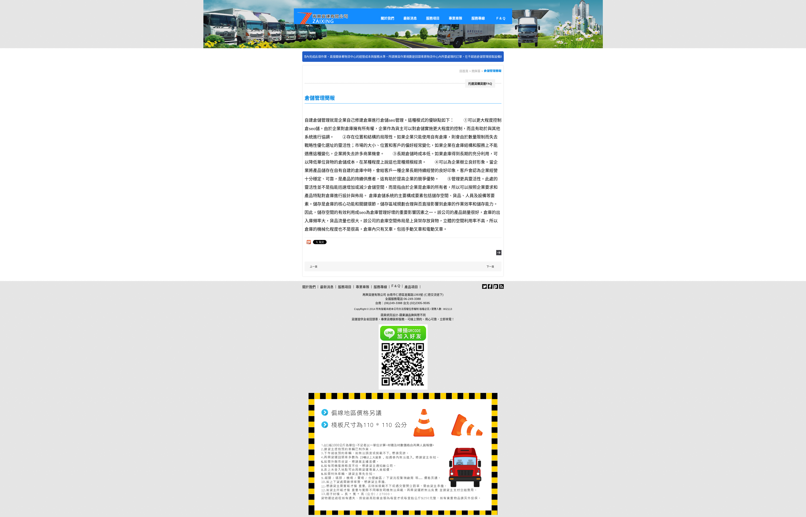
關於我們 (387, 18)
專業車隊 (455, 18)
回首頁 (463, 71)
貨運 (354, 319)
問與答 (476, 71)
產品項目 (411, 287)
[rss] (501, 286)
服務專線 (478, 18)
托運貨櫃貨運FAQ (480, 83)
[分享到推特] (484, 286)
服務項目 (433, 18)
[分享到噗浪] (495, 286)
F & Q (500, 18)
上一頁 (313, 266)
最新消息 (410, 18)
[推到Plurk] (309, 242)
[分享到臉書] (490, 286)
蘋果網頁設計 (389, 315)
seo (392, 120)
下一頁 (490, 266)
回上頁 (498, 252)
